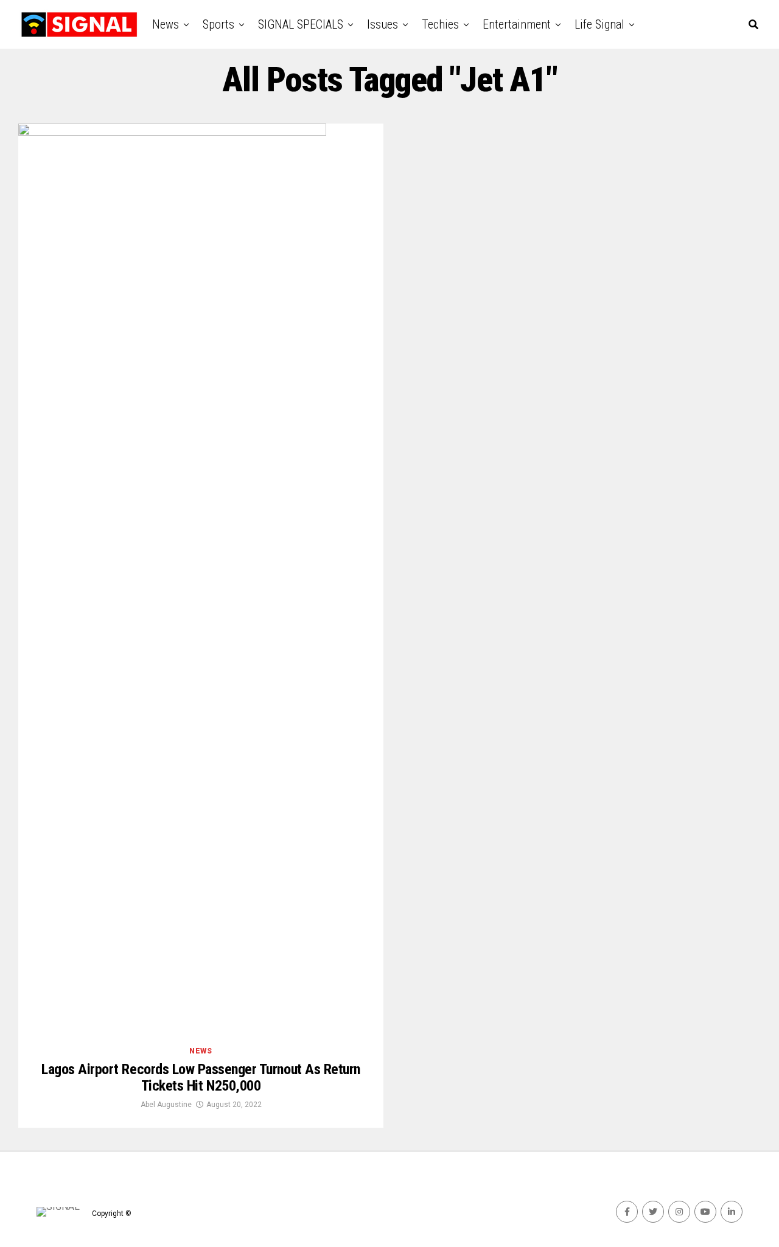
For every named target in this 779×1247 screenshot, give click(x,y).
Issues (382, 24)
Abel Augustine (166, 1104)
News (165, 24)
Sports (218, 24)
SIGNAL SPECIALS (300, 24)
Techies (440, 24)
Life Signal (599, 24)
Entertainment (517, 24)
